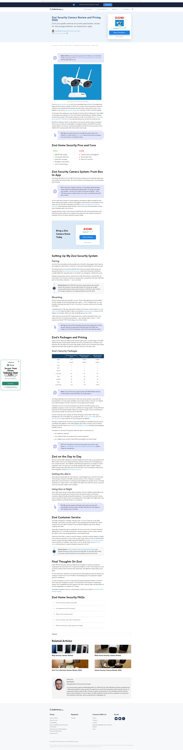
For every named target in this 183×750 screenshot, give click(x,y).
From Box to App (63, 45)
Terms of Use (53, 720)
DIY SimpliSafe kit (64, 119)
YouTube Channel (138, 1)
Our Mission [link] (126, 9)
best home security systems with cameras (87, 57)
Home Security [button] (88, 9)
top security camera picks (72, 110)
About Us (122, 1)
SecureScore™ (54, 733)
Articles (73, 718)
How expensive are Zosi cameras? (65, 608)
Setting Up (70, 45)
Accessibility (53, 722)
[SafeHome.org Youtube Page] (116, 718)
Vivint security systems (74, 469)
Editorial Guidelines (130, 1)
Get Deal (107, 4)
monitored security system (72, 271)
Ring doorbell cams (88, 311)
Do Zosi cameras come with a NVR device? (68, 620)
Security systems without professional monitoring (81, 549)
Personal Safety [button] (102, 9)
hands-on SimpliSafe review (79, 425)
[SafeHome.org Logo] (56, 9)
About (94, 718)
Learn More (78, 1)
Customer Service (94, 45)
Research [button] (114, 9)
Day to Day (87, 45)
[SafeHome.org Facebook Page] (119, 718)
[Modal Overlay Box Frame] (10, 375)
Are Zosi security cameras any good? (66, 602)
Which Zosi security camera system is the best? (69, 625)
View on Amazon (119, 32)
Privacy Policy (53, 718)
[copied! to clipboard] (67, 33)
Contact (95, 720)
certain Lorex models (90, 416)
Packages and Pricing (78, 45)
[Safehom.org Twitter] (63, 33)
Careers (95, 722)
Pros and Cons (55, 45)
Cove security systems (96, 540)
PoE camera (80, 135)
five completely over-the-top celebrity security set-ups (80, 446)
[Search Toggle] (132, 9)
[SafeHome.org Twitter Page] (123, 718)
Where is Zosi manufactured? (64, 614)
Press (94, 729)
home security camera (64, 104)
